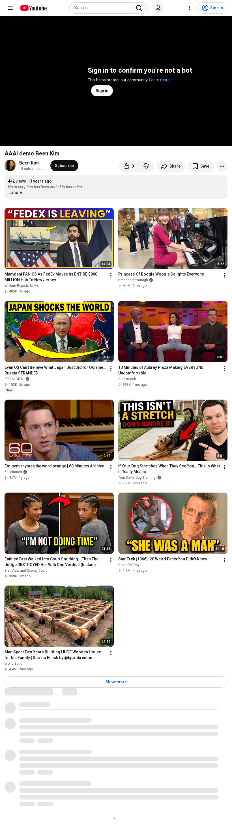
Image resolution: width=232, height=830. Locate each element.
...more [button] (15, 192)
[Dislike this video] (146, 166)
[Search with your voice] (158, 8)
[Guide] (10, 8)
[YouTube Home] (33, 8)
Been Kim (29, 163)
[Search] (139, 8)
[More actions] (221, 166)
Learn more (159, 80)
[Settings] (189, 8)
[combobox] (101, 8)
